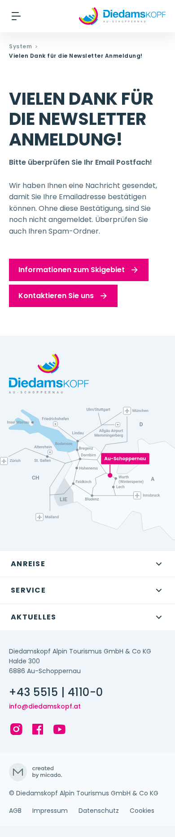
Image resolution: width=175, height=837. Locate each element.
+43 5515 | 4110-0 (56, 692)
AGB (15, 810)
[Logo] (122, 16)
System (20, 46)
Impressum (50, 810)
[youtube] (59, 729)
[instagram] (16, 729)
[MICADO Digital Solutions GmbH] (87, 772)
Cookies (142, 810)
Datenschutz (99, 810)
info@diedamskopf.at (45, 706)
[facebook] (38, 729)
